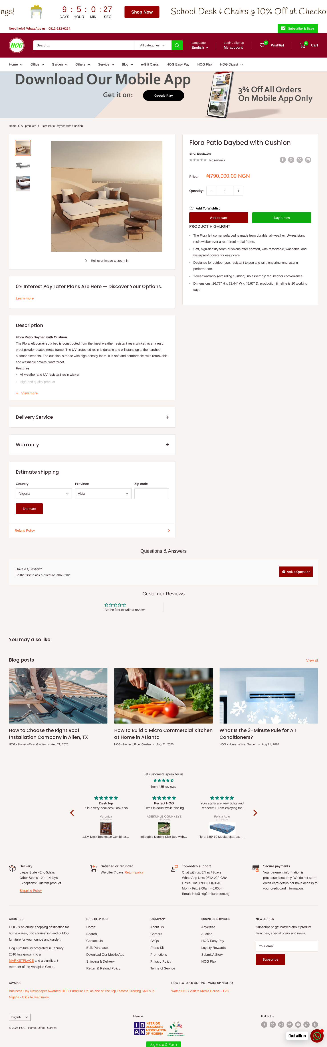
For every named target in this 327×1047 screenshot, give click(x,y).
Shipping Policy (31, 890)
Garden (57, 64)
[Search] (177, 45)
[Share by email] (308, 159)
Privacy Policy (160, 961)
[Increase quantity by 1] (238, 190)
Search (91, 934)
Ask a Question (298, 572)
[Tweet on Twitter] (300, 159)
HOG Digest (229, 64)
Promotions (158, 954)
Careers (156, 934)
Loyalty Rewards (213, 947)
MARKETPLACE (21, 960)
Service (103, 64)
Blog (125, 64)
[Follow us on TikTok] (306, 1024)
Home (13, 64)
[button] (73, 813)
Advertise (208, 927)
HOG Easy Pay (178, 64)
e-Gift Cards (150, 64)
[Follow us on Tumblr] (315, 1024)
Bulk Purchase (97, 947)
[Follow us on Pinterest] (290, 1024)
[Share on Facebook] (283, 159)
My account (233, 47)
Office (34, 64)
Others (80, 64)
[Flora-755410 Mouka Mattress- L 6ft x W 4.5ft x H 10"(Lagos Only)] (164, 828)
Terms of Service (162, 968)
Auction (206, 934)
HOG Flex (204, 64)
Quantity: (196, 191)
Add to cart (218, 217)
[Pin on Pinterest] (291, 159)
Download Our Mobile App (105, 954)
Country (22, 484)
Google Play (163, 95)
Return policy (134, 872)
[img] (164, 780)
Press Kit (157, 947)
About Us (157, 927)
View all (312, 660)
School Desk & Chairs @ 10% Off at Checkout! (182, 12)
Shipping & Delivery (100, 961)
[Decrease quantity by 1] (211, 190)
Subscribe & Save (301, 28)
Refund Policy (25, 530)
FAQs (154, 941)
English (16, 1017)
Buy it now (281, 217)
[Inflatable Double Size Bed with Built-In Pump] (106, 828)
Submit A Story (212, 954)
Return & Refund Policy (103, 968)
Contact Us (94, 941)
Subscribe (270, 959)
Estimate (29, 509)
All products (28, 126)
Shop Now (71, 12)
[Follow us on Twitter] (273, 1024)
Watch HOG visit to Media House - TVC (200, 991)
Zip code (141, 484)
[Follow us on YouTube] (298, 1024)
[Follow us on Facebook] (264, 1024)
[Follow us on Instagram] (281, 1024)
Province (82, 484)
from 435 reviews (163, 786)
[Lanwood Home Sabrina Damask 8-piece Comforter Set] (222, 828)
